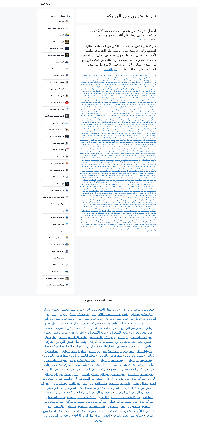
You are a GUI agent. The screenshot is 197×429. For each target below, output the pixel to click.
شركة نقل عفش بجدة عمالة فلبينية (145, 133)
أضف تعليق (150, 231)
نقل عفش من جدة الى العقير (101, 186)
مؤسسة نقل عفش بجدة (138, 142)
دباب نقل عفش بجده (89, 78)
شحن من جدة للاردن (97, 117)
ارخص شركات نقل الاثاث (105, 84)
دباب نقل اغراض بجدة (73, 337)
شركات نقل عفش (100, 124)
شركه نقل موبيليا (94, 137)
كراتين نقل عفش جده (122, 140)
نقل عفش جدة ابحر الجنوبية (147, 160)
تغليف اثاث (103, 100)
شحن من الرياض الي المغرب (133, 392)
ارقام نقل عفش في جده (94, 91)
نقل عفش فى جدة (124, 168)
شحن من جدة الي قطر (62, 388)
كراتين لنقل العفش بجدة (137, 140)
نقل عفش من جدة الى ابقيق (120, 173)
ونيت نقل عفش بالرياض (58, 318)
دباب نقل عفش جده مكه (112, 106)
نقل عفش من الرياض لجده (129, 171)
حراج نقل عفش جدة (133, 102)
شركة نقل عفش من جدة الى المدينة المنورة (142, 135)
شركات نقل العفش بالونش (105, 122)
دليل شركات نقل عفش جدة (121, 109)
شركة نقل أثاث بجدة (123, 80)
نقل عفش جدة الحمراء (98, 160)
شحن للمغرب (116, 406)
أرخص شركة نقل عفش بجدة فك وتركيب (141, 84)
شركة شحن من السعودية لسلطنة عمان (71, 397)
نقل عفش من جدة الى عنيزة (129, 220)
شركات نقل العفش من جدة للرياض (142, 124)
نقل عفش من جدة (114, 171)
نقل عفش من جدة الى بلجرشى (131, 197)
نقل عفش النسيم (125, 153)
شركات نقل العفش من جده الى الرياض (118, 124)
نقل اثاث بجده (130, 144)
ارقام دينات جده (140, 89)
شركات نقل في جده (125, 126)
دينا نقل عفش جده (99, 111)
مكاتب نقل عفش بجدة (123, 142)
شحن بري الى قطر (119, 411)
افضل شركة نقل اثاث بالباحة (92, 415)
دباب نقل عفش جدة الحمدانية (99, 104)
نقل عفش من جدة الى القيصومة (119, 191)
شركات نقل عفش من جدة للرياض (142, 126)
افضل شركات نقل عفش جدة (136, 95)
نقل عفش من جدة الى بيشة (112, 197)
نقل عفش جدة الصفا (141, 164)
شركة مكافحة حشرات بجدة (128, 369)
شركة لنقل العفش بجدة (119, 129)
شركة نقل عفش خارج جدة (108, 80)
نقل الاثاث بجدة (131, 151)
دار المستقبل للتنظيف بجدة (91, 365)
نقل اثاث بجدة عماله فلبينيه (143, 144)
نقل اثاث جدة (121, 144)
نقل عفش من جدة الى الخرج (106, 180)
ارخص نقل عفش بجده (107, 86)
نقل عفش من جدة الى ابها (103, 173)
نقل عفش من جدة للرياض (101, 224)
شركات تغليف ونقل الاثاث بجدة (103, 120)
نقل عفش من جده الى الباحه (131, 226)
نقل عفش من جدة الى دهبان (98, 208)
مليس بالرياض (134, 355)
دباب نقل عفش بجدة (97, 328)
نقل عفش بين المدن (96, 157)
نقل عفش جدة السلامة (129, 162)
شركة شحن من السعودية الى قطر (131, 401)
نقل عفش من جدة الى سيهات (107, 213)
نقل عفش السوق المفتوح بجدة (140, 153)
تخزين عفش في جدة (114, 100)
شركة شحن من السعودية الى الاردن (112, 342)
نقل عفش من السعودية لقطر (86, 406)
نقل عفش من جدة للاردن (133, 224)
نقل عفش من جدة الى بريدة (91, 195)
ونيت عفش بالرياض (110, 360)
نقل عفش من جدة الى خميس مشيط (141, 208)
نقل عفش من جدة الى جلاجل (131, 204)
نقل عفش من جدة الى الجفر (142, 177)
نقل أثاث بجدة (97, 142)
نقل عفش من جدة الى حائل (94, 204)
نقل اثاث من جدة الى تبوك (143, 148)
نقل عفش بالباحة (93, 411)
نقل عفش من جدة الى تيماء (114, 200)
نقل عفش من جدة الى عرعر (107, 217)
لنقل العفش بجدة (92, 140)
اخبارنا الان (77, 332)
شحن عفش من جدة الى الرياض (100, 115)
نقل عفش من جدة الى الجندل (124, 177)
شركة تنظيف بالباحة (114, 323)
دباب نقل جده (139, 104)
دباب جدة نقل (96, 102)
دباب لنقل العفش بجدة (68, 309)
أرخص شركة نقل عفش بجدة (125, 75)
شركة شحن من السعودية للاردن (119, 397)
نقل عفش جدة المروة (97, 164)
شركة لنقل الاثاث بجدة (133, 129)
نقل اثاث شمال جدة (147, 146)
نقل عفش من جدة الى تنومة (132, 200)
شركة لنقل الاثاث (146, 129)
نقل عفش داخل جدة (93, 166)
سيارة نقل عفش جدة (116, 115)
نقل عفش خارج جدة (106, 166)
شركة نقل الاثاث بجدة (104, 131)
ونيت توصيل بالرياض (139, 360)
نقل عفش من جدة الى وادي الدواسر (112, 222)
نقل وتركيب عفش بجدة (125, 228)
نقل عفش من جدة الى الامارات (142, 175)
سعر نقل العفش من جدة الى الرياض (107, 113)
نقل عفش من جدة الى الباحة (123, 175)
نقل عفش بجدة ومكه (127, 157)
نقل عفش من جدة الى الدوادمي (122, 182)
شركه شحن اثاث (123, 135)
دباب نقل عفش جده (143, 106)
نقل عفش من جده (146, 226)
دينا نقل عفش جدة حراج (112, 111)
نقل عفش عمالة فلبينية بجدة (139, 168)
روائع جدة (46, 3)
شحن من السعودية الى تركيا (69, 383)
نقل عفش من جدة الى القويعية (139, 191)
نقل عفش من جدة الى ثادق (97, 200)
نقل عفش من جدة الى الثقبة (104, 175)
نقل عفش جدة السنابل (115, 162)
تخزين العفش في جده (128, 100)
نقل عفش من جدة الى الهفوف (128, 195)
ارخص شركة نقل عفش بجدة (131, 78)
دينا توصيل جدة (107, 109)
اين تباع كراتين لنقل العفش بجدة (99, 97)
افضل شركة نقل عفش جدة (136, 97)
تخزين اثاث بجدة (140, 100)
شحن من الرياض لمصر (127, 328)
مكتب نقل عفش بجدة (109, 142)
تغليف (97, 78)
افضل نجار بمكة (62, 346)
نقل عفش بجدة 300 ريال (144, 155)
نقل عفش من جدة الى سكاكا (125, 213)
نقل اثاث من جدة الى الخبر (104, 146)
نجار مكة (94, 351)
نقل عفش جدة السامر (144, 162)
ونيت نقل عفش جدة (111, 228)
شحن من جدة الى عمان (124, 117)
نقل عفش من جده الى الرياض (113, 226)
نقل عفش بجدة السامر (100, 82)
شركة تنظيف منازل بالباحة (135, 337)
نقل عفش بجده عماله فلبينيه (111, 157)
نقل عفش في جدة (112, 168)
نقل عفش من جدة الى (101, 171)
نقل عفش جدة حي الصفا (143, 166)
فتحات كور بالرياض (110, 355)
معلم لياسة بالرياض (73, 351)
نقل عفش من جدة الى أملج (138, 173)
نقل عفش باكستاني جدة (94, 153)
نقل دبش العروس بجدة (131, 82)
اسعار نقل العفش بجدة (114, 93)
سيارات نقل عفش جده (149, 115)
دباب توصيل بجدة (141, 323)
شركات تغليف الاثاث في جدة (122, 120)
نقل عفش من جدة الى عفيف (89, 217)
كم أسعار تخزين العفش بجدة (106, 140)
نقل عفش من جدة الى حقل (110, 206)
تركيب (102, 78)
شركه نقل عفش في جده (131, 137)
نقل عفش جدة (85, 157)
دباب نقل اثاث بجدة (102, 337)
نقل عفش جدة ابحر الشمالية (129, 160)
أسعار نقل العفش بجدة (95, 75)
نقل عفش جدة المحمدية (127, 164)
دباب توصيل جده (106, 102)
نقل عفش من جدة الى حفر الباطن (130, 206)
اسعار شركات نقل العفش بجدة (131, 93)
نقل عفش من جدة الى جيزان (112, 204)
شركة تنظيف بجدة (123, 365)
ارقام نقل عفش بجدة (135, 91)
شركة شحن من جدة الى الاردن (125, 378)
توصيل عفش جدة (145, 102)
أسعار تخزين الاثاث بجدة (120, 84)
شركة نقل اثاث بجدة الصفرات (102, 129)
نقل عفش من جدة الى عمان (147, 220)
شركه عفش (113, 135)
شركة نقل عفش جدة (127, 133)
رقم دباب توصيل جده (146, 113)
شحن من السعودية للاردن (137, 309)
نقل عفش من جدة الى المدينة (117, 193)
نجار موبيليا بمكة (85, 346)
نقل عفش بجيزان (117, 318)
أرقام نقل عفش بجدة (109, 75)
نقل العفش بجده (111, 151)
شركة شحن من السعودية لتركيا (86, 401)
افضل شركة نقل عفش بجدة (113, 78)
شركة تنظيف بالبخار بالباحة (116, 346)
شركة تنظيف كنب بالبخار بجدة (88, 369)
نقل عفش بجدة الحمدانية (115, 82)
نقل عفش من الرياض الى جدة (147, 171)
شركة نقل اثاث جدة (118, 131)
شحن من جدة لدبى (110, 117)
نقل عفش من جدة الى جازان (136, 202)
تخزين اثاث (149, 100)
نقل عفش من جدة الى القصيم (122, 188)
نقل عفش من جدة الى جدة (94, 202)
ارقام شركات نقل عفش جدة (90, 89)
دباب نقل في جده (99, 106)
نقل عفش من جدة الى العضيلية (120, 186)
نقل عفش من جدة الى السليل (121, 184)
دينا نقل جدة (148, 111)
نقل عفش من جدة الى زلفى (89, 211)
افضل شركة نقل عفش (103, 95)
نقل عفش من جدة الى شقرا (142, 215)
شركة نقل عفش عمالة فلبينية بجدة (92, 133)
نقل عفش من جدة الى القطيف (102, 188)
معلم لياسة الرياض (83, 355)
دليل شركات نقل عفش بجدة (139, 109)
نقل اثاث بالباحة (69, 411)
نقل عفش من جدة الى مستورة (92, 220)
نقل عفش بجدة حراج (114, 155)
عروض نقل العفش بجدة (148, 82)
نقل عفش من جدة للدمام (117, 224)
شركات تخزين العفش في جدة (141, 120)
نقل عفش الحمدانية (99, 151)
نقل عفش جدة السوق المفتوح (98, 162)
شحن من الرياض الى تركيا (95, 392)
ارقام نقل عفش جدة (122, 91)
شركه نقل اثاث (104, 135)
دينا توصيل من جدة (97, 109)
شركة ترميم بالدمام (140, 374)
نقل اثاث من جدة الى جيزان (92, 148)
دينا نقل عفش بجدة (138, 111)
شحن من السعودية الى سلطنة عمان (79, 378)
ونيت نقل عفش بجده (86, 82)
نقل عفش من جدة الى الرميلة (102, 182)
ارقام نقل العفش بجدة (149, 91)
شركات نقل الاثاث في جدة (122, 122)
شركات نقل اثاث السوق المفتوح (140, 122)
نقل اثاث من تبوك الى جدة (132, 146)
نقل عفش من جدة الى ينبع (92, 222)
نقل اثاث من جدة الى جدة (109, 148)
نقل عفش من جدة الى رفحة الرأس (110, 211)
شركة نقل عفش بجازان (74, 314)
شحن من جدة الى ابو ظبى (140, 117)
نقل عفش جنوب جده (119, 166)
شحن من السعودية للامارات (110, 314)
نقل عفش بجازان (142, 332)
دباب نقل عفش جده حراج (128, 106)
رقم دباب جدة (135, 113)
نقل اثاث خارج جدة (110, 144)
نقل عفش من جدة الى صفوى (106, 215)
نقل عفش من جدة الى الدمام (142, 182)
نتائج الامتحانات (118, 332)
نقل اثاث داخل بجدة (98, 144)
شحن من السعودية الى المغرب (110, 383)
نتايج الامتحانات (96, 332)
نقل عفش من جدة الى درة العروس (118, 208)
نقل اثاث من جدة (118, 146)
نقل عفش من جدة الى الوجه (110, 195)
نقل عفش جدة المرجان (112, 164)
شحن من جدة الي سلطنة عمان (100, 388)
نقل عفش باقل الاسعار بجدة (111, 153)
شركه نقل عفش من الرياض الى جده (111, 137)
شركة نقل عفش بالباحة (128, 415)
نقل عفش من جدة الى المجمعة (136, 193)
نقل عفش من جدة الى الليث (100, 191)
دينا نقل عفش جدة (126, 111)
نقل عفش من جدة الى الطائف (102, 184)
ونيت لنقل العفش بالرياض (101, 309)
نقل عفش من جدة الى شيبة (124, 215)
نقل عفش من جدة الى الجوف (105, 177)
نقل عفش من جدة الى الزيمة (139, 184)
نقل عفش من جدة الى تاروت (94, 197)
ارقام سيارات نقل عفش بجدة (109, 89)
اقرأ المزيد (110, 69)
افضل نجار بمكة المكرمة (118, 351)
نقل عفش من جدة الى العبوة (139, 186)
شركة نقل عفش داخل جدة (91, 80)
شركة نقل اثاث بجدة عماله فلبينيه (134, 131)
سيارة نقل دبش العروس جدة (132, 115)
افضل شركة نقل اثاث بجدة (118, 95)
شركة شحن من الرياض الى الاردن (103, 374)
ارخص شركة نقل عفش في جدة (124, 86)
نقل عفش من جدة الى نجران (132, 222)
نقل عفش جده (131, 166)
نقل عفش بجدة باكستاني (128, 155)
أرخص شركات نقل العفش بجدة (144, 75)
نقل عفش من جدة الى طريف (126, 217)
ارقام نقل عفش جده (108, 91)
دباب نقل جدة (148, 104)
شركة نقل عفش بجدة (90, 131)
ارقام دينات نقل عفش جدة (127, 89)
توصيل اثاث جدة (95, 100)
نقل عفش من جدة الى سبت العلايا (145, 213)
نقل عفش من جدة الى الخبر (124, 180)
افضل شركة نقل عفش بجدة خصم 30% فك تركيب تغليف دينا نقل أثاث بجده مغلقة (123, 33)
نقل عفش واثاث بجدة (139, 228)
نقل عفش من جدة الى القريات (141, 188)
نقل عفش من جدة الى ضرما (144, 217)
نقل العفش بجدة (121, 151)
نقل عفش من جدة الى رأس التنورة (132, 211)
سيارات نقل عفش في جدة (139, 80)
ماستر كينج (73, 328)
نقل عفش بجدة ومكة (141, 157)
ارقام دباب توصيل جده (93, 86)
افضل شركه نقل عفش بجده (118, 97)
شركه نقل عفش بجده (92, 135)
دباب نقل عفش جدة (115, 104)
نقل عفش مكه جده (87, 168)
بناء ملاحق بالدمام (55, 369)
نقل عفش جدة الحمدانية (113, 160)
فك (140, 82)
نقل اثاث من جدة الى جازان (126, 148)
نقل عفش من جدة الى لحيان (111, 220)
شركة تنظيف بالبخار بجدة (83, 323)
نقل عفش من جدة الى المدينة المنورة (96, 193)
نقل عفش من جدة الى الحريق (142, 180)
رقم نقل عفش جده (124, 113)
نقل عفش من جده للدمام (95, 226)
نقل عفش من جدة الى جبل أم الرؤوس (115, 202)
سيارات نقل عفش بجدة (88, 113)
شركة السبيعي (54, 328)
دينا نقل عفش (152, 80)
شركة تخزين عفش (112, 126)
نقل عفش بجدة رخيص (100, 155)
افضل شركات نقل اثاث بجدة (98, 93)
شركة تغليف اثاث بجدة (99, 126)
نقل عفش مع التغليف (99, 168)
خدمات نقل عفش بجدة (119, 102)
